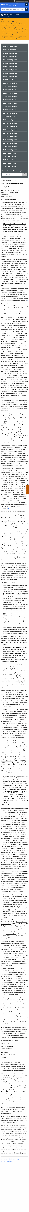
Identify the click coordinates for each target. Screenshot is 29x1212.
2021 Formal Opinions (10, 150)
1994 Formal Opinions (10, 60)
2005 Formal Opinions (10, 96)
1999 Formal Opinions (10, 76)
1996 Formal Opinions (10, 66)
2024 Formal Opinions (10, 160)
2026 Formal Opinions (10, 166)
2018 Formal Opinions (10, 140)
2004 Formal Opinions (10, 93)
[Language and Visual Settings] (26, 4)
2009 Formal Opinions (10, 110)
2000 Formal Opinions (10, 80)
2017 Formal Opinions (10, 136)
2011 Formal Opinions (10, 116)
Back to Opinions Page (7, 1161)
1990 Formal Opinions (10, 46)
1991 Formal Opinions (9, 50)
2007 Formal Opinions (10, 103)
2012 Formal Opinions (10, 120)
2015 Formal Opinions (10, 130)
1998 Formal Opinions (10, 73)
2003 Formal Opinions (10, 90)
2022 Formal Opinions (10, 153)
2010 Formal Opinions (10, 113)
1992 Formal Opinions (10, 53)
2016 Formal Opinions (10, 133)
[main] (14, 612)
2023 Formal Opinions (10, 156)
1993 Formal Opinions (10, 56)
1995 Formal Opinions (10, 63)
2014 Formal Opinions (10, 126)
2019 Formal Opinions (10, 143)
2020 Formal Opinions (10, 146)
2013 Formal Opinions (10, 123)
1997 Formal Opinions (10, 70)
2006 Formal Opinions (10, 100)
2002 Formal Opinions (10, 86)
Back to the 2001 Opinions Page (10, 1159)
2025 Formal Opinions (10, 163)
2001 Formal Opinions (7, 42)
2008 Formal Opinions (10, 106)
